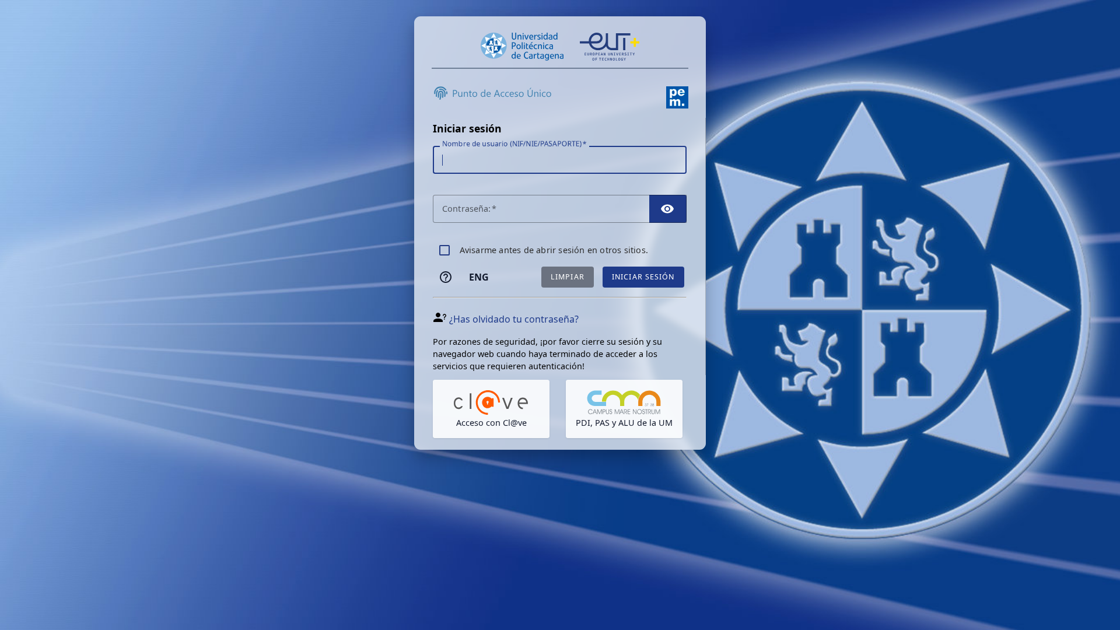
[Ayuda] (446, 277)
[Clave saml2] (491, 409)
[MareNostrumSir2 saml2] (624, 409)
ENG (479, 277)
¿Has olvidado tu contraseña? (514, 319)
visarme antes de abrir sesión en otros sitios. (554, 250)
